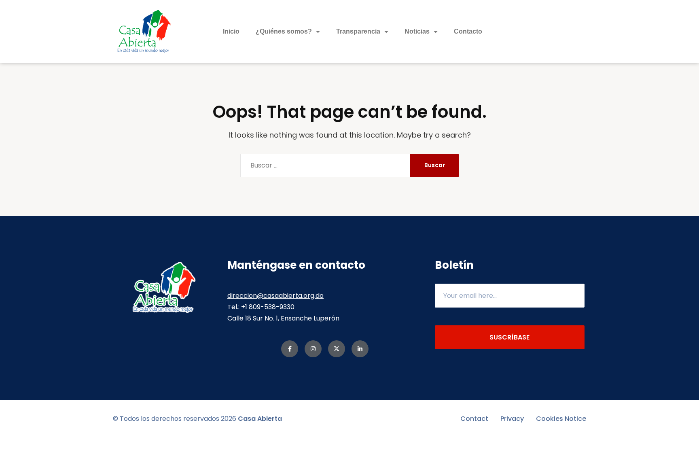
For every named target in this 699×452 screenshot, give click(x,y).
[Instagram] (313, 348)
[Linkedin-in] (360, 348)
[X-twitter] (336, 348)
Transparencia (358, 31)
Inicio (231, 31)
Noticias (417, 31)
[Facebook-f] (289, 348)
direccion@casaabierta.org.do (275, 295)
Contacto (468, 31)
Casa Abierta (260, 418)
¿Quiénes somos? (284, 31)
